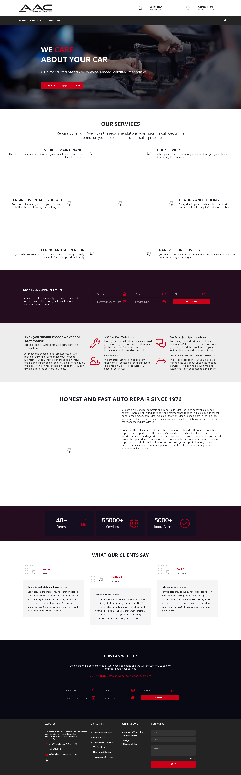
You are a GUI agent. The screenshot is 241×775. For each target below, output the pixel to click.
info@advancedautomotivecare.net (130, 676)
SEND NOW (191, 301)
